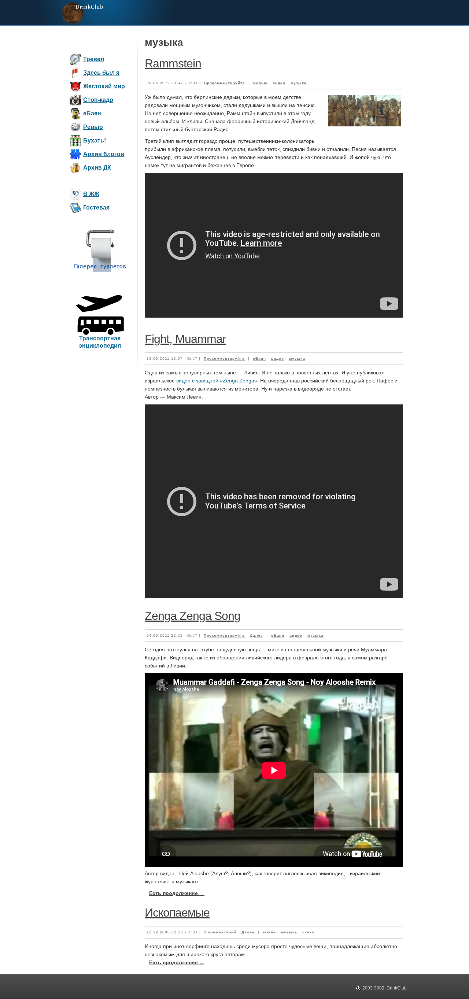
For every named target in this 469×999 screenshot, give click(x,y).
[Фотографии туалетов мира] (100, 270)
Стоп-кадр (98, 100)
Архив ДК (97, 167)
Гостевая (96, 207)
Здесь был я (101, 73)
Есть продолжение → (176, 893)
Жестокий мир (104, 86)
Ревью (93, 127)
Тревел (93, 59)
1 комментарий (220, 932)
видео (279, 83)
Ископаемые (177, 912)
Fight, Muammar (185, 338)
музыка (299, 83)
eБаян (92, 113)
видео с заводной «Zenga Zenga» (216, 381)
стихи (308, 932)
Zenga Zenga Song (192, 615)
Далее (256, 635)
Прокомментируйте (224, 83)
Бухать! (94, 140)
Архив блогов (103, 154)
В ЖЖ (91, 194)
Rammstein (173, 63)
